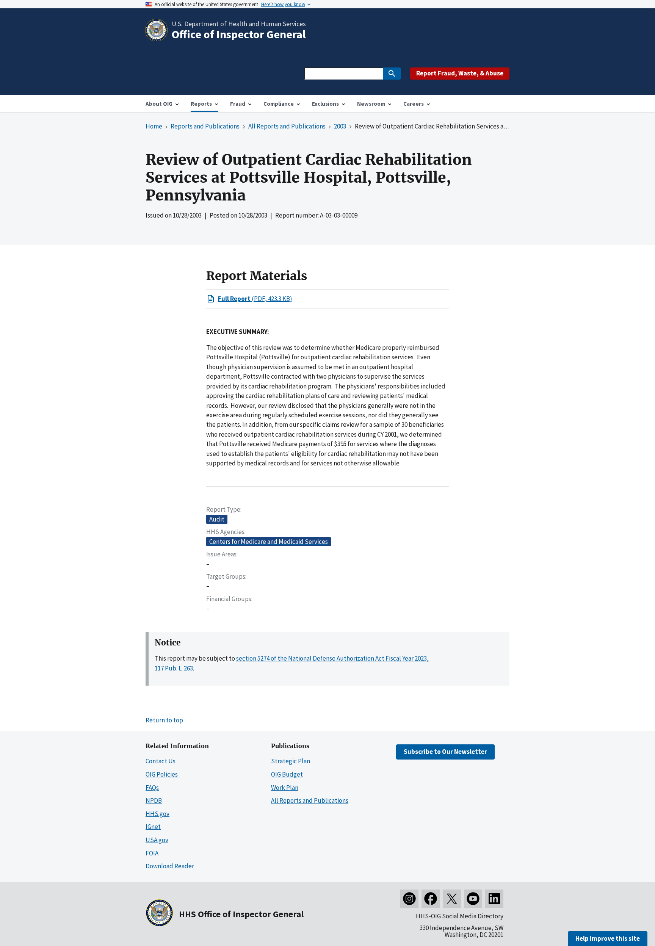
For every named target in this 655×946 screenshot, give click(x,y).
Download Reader (170, 866)
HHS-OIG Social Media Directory (459, 916)
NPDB (154, 800)
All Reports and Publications (309, 800)
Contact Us (161, 761)
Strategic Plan (290, 761)
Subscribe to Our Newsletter (445, 751)
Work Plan (284, 787)
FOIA (152, 853)
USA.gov (157, 840)
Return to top (164, 720)
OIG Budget (287, 774)
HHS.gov (157, 814)
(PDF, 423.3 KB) (255, 298)
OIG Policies (162, 774)
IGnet (153, 826)
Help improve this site (607, 938)
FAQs (152, 787)
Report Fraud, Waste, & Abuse (459, 73)
